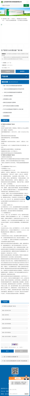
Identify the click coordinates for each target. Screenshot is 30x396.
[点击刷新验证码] (14, 344)
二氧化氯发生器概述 (8, 95)
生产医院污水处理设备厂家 (12, 356)
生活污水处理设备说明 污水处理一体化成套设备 (16, 360)
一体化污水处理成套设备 (10, 20)
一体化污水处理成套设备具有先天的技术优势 (13, 89)
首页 (8, 18)
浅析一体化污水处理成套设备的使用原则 (12, 85)
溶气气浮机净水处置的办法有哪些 (11, 105)
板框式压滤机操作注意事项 (9, 102)
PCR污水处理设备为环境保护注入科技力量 (13, 109)
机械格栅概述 (6, 116)
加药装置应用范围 (7, 112)
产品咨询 (7, 71)
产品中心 (13, 18)
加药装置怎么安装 (7, 99)
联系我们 (22, 71)
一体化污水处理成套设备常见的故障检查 (12, 92)
